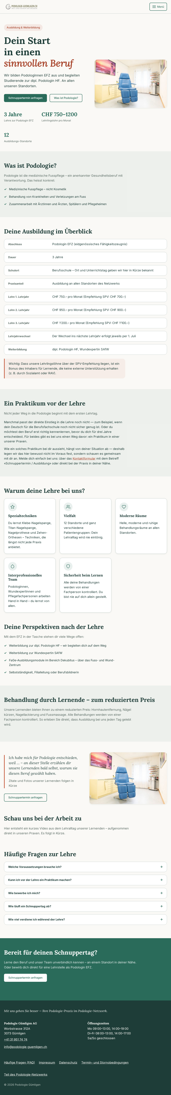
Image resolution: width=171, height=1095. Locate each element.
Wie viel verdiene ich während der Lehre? (36, 919)
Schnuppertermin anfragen (25, 98)
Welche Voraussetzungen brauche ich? (34, 867)
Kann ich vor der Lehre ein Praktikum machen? (39, 880)
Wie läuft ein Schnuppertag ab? (29, 906)
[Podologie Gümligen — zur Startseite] (21, 6)
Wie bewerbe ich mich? (24, 893)
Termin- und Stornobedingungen (105, 1062)
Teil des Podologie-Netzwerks (25, 1074)
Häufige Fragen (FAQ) (19, 1062)
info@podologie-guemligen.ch (25, 1047)
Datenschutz (68, 1062)
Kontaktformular (84, 458)
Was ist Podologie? (66, 98)
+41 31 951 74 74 (15, 1039)
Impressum (47, 1062)
